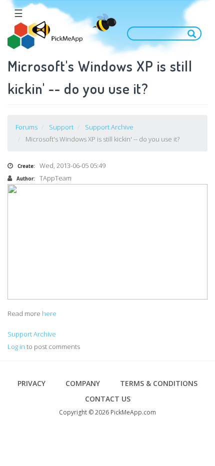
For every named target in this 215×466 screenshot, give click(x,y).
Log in (16, 346)
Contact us (107, 399)
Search (194, 33)
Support (61, 127)
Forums (27, 127)
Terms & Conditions (159, 383)
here (49, 313)
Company (83, 383)
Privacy (32, 383)
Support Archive (109, 127)
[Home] (45, 35)
